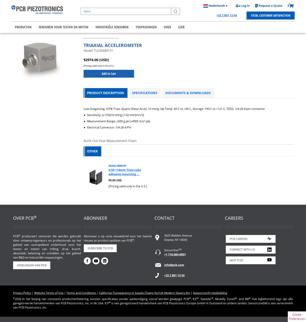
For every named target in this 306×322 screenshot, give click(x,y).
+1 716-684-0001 (175, 254)
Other (92, 151)
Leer (181, 27)
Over (167, 27)
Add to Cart (109, 73)
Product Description (105, 93)
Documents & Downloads (188, 93)
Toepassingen (146, 27)
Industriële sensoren (112, 27)
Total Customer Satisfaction (270, 15)
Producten (23, 27)
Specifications (144, 93)
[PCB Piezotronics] (37, 9)
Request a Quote (270, 6)
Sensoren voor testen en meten (63, 27)
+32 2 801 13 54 (226, 15)
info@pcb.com (174, 265)
